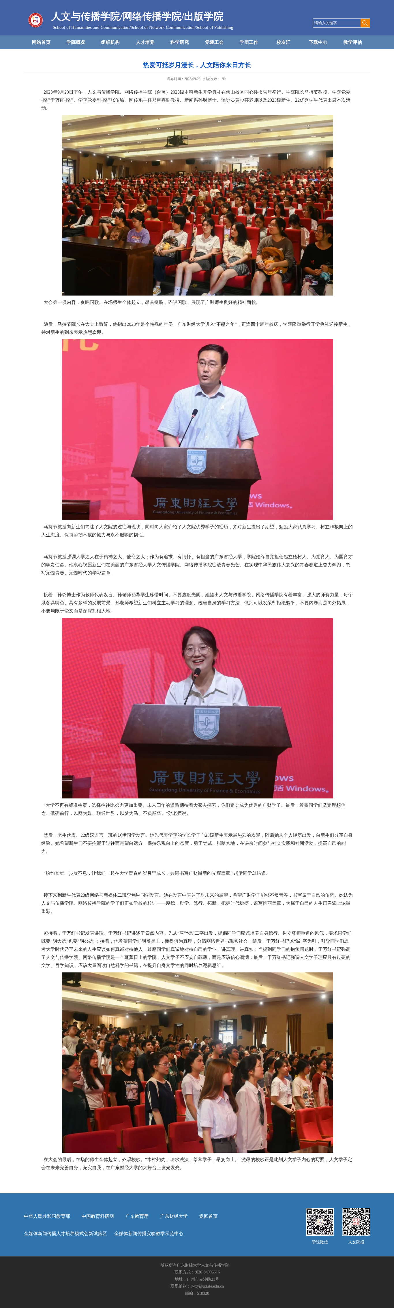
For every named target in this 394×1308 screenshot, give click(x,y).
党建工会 (214, 42)
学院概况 (76, 42)
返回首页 (208, 1216)
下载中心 (318, 42)
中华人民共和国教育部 (47, 1216)
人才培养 (145, 42)
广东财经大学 (174, 1216)
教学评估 (353, 42)
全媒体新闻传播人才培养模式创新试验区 (65, 1233)
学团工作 (249, 42)
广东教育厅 (137, 1216)
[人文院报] (356, 1210)
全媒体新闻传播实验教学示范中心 (148, 1233)
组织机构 (110, 42)
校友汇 (283, 42)
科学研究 (179, 42)
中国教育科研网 (98, 1216)
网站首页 (41, 42)
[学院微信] (320, 1210)
